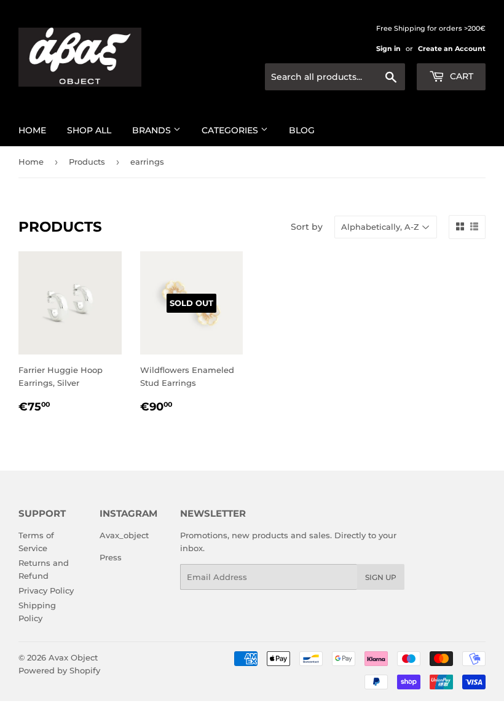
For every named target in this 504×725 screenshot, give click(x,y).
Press (111, 557)
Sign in (388, 48)
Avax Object (73, 657)
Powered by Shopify (59, 670)
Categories (231, 130)
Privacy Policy (46, 590)
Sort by (307, 226)
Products (87, 162)
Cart (460, 76)
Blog (302, 130)
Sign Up (380, 577)
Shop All (89, 130)
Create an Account (452, 48)
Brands (152, 130)
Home (32, 130)
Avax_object (124, 535)
